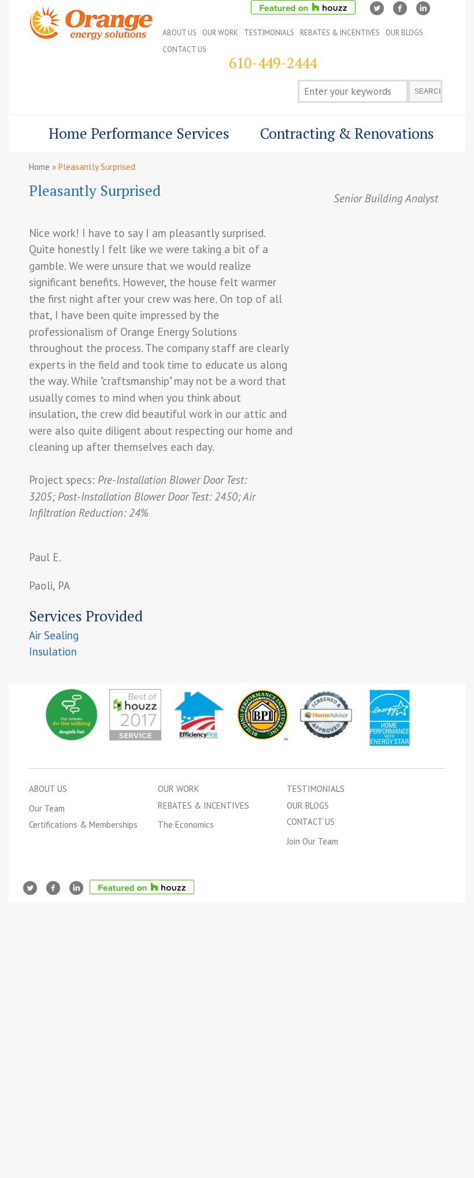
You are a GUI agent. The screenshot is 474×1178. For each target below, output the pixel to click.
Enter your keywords (347, 91)
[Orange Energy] (91, 32)
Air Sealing (54, 635)
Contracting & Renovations (335, 138)
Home (39, 166)
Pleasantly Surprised (95, 190)
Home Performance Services (129, 138)
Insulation (53, 651)
